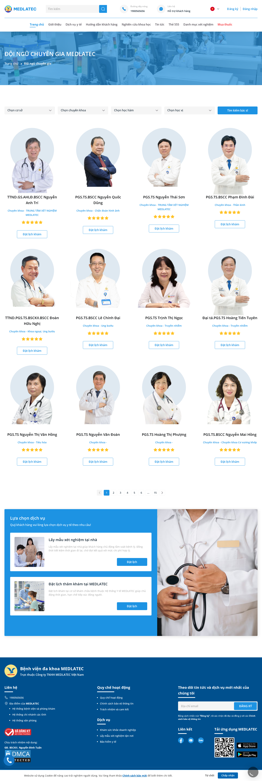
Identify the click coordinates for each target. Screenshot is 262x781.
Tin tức (159, 24)
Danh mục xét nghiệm (198, 24)
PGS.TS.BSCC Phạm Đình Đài (230, 197)
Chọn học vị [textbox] (175, 110)
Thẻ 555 (174, 24)
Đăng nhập (250, 9)
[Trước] (99, 493)
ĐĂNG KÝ (245, 706)
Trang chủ (11, 63)
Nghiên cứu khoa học (136, 24)
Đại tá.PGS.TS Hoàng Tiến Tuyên (229, 317)
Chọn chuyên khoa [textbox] (73, 110)
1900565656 (16, 697)
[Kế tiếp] (162, 493)
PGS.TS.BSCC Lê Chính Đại (98, 317)
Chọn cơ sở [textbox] (14, 110)
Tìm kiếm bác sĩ (237, 110)
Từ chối (209, 775)
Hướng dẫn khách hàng (102, 24)
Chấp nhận (228, 775)
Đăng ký (232, 9)
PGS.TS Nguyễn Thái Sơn (164, 197)
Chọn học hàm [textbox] (124, 110)
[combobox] (29, 110)
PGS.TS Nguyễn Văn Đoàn (98, 434)
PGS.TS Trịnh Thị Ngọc (164, 317)
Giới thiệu (54, 24)
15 (155, 492)
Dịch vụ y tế (73, 24)
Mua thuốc (225, 24)
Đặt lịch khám (32, 234)
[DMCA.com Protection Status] (17, 755)
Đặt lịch (132, 562)
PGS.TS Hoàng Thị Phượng (164, 434)
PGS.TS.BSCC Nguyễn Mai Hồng (229, 434)
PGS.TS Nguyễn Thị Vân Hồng (32, 434)
